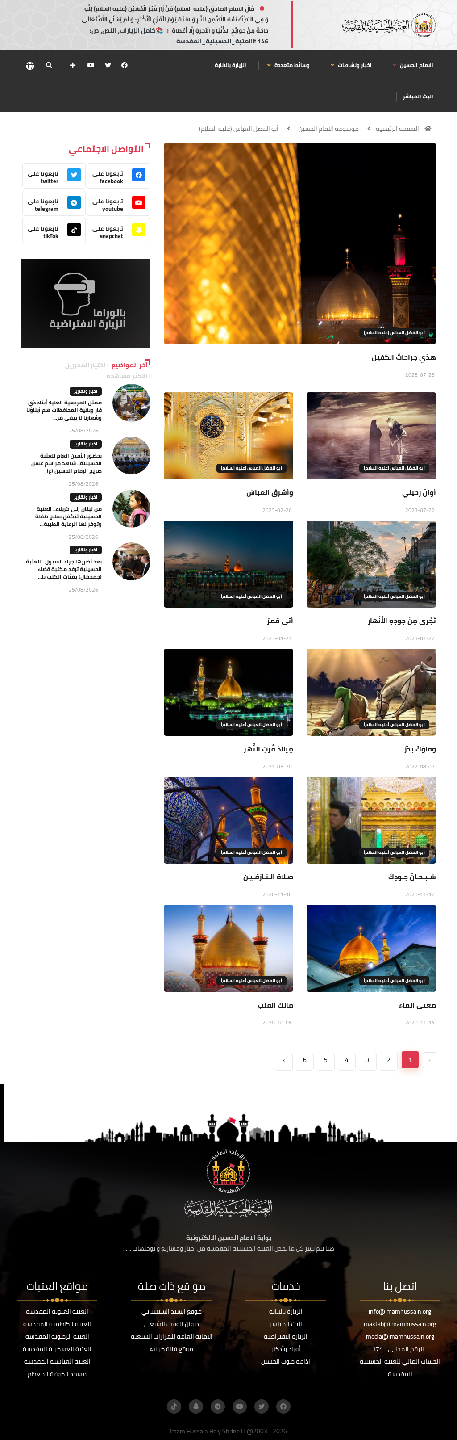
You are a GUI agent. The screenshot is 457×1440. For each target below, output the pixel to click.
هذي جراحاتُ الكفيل (404, 357)
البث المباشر (418, 96)
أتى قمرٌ (280, 620)
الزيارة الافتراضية (285, 1336)
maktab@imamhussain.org (400, 1324)
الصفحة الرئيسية (397, 128)
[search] (49, 65)
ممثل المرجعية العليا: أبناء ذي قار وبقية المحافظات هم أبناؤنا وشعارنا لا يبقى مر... (64, 410)
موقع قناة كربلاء (171, 1349)
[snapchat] (196, 1406)
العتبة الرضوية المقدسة (57, 1336)
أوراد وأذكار (285, 1349)
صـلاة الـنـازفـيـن (268, 876)
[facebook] (124, 65)
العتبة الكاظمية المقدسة (57, 1324)
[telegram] (218, 1406)
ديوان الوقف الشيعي (171, 1324)
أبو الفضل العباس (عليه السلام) (238, 128)
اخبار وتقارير (85, 391)
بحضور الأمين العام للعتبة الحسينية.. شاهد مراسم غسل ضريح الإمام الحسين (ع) (66, 463)
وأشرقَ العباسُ (269, 492)
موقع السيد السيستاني (171, 1311)
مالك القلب (275, 1005)
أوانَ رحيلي (419, 492)
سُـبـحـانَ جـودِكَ (412, 876)
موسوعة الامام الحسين (329, 128)
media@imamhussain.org (400, 1336)
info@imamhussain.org (400, 1311)
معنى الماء (417, 1005)
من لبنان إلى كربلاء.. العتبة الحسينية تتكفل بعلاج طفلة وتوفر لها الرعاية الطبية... (68, 516)
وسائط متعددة (291, 65)
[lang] (30, 65)
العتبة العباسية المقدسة (57, 1361)
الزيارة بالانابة (230, 65)
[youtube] (91, 65)
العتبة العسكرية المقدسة (57, 1349)
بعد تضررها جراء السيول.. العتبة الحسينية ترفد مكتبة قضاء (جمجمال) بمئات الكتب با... (64, 569)
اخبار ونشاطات (354, 65)
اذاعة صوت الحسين (285, 1361)
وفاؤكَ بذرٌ (420, 749)
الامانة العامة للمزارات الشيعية (171, 1336)
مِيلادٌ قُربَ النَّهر (268, 749)
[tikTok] (174, 1406)
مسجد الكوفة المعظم (57, 1374)
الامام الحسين (416, 65)
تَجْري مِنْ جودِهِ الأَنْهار (402, 620)
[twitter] (108, 65)
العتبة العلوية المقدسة (57, 1311)
